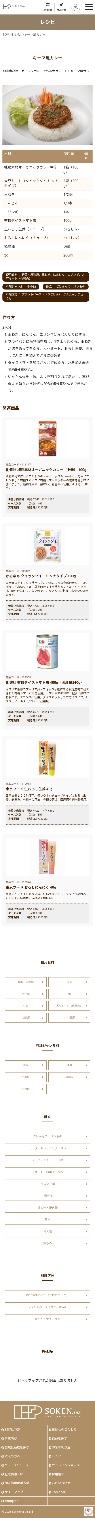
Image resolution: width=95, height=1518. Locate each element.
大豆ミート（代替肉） (69, 1005)
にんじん (59, 274)
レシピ (56, 1456)
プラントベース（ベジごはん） (41, 294)
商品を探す (59, 1438)
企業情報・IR (14, 1474)
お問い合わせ (61, 1483)
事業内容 (11, 1438)
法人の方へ (12, 1456)
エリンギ (73, 274)
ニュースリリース (17, 1465)
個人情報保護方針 (17, 1483)
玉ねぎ (46, 274)
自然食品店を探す (17, 1447)
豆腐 (25, 1005)
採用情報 (58, 1474)
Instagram (12, 1501)
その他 (31, 286)
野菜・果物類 (30, 274)
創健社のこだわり (64, 1429)
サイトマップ (14, 1492)
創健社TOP (12, 1429)
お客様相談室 (61, 1447)
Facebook (59, 1492)
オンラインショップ (66, 1465)
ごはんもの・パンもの (70, 286)
